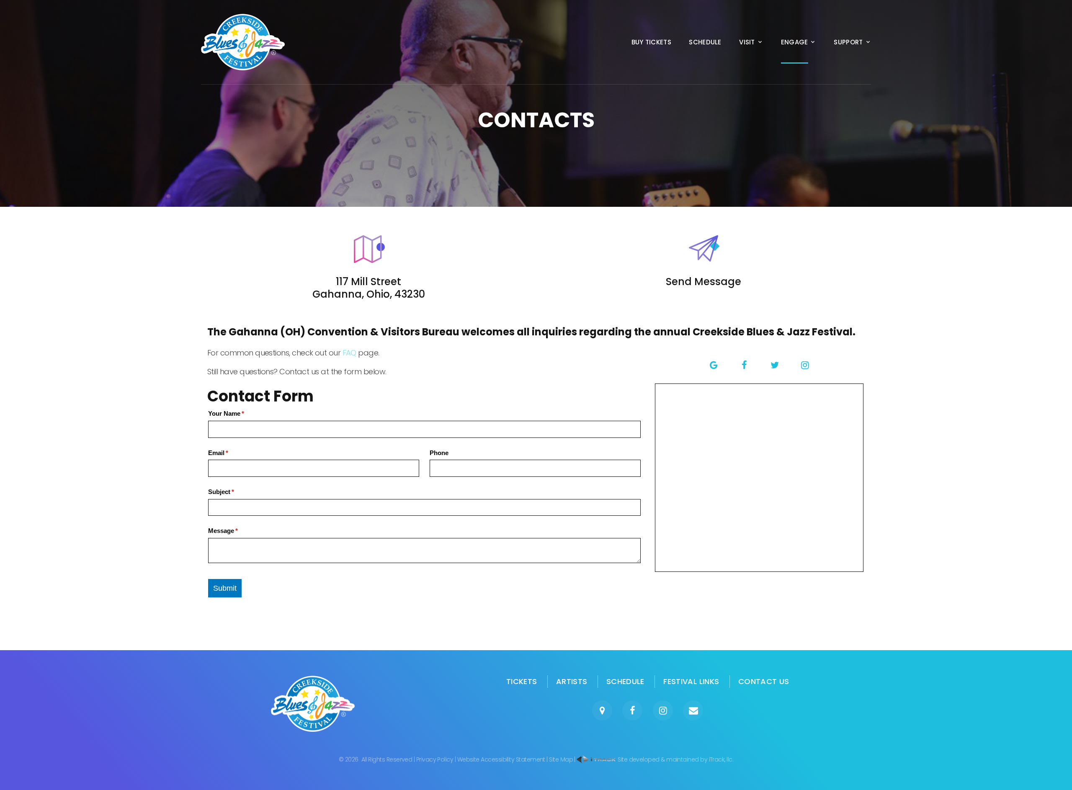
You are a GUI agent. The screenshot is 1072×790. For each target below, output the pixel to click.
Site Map (561, 759)
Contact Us (763, 681)
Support (848, 42)
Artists (572, 681)
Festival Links (691, 681)
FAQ (349, 352)
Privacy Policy (434, 759)
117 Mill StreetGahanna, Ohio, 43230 (368, 288)
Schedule (705, 42)
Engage (794, 42)
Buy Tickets (651, 42)
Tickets (521, 681)
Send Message (703, 281)
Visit (747, 42)
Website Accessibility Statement (501, 759)
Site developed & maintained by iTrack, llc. (674, 759)
